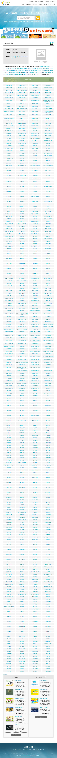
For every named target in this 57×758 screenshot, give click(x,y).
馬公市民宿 (43, 21)
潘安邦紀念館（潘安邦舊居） (43, 68)
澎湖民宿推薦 (11, 21)
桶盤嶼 (20, 74)
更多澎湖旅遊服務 (41, 717)
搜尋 (38, 18)
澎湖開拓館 (31, 72)
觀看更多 (5, 674)
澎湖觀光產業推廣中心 (14, 70)
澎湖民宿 (5, 3)
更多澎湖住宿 (16, 735)
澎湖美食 (37, 4)
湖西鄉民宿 (9, 22)
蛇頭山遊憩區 (13, 68)
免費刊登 (37, 1)
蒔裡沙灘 (29, 74)
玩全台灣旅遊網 (31, 1)
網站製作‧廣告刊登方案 (44, 1)
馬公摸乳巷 (37, 72)
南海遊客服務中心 (13, 72)
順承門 (32, 70)
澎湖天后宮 (27, 70)
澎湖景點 (49, 4)
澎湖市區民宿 (37, 21)
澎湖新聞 (45, 4)
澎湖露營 (28, 4)
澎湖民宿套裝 (16, 21)
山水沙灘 (34, 74)
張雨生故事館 (48, 72)
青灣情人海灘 (25, 72)
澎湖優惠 (41, 4)
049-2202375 (43, 753)
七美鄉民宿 (19, 22)
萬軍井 (29, 68)
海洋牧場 (22, 70)
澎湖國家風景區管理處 (22, 68)
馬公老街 (34, 68)
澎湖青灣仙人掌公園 (13, 74)
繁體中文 (52, 1)
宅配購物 (54, 4)
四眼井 (19, 72)
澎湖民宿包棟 (22, 21)
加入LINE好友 (50, 753)
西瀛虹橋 (42, 72)
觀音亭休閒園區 (38, 70)
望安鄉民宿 (48, 21)
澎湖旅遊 (32, 4)
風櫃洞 (24, 74)
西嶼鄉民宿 (14, 22)
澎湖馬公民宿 (32, 21)
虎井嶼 (7, 68)
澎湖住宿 (24, 4)
